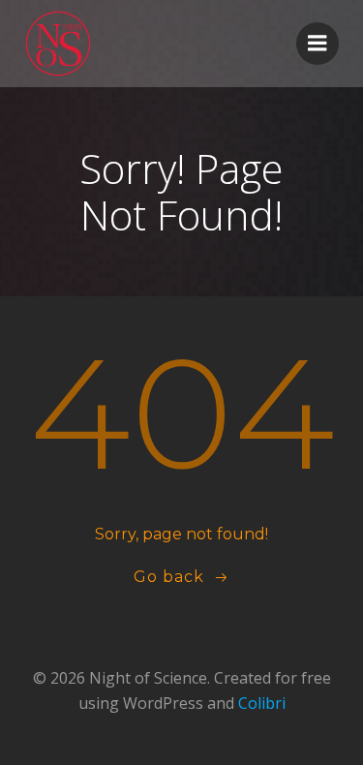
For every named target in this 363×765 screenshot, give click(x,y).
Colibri (262, 703)
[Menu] (317, 43)
